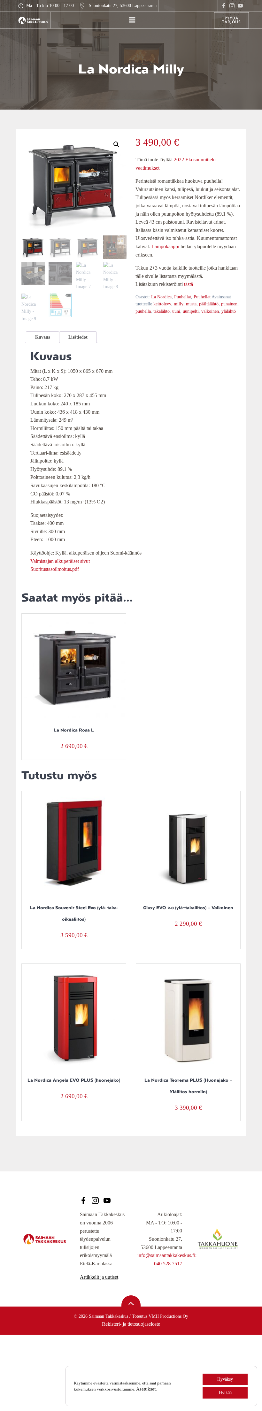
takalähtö (161, 311)
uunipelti (191, 311)
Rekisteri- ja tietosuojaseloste (131, 1324)
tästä (188, 284)
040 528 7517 (168, 1263)
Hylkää (225, 1392)
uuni (176, 311)
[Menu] (132, 20)
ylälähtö (228, 311)
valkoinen (210, 311)
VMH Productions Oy (168, 1316)
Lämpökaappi (165, 246)
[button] (116, 144)
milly (178, 304)
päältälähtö (209, 304)
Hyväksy (225, 1379)
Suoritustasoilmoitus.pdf (54, 569)
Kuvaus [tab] (42, 337)
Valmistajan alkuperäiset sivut (60, 561)
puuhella (143, 311)
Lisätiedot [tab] (78, 337)
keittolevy (162, 304)
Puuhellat (182, 297)
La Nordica (161, 297)
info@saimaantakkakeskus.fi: (166, 1255)
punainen (229, 304)
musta (191, 304)
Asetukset (146, 1389)
